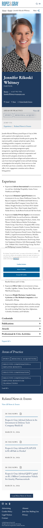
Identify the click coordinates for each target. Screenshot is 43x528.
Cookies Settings (21, 264)
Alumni (25, 508)
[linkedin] (6, 504)
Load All (4, 388)
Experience (8, 126)
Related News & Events (22, 126)
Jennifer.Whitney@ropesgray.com (14, 94)
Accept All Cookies (21, 274)
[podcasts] (9, 504)
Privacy (25, 515)
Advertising (6, 508)
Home (4, 10)
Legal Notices (7, 515)
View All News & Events (11, 404)
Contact (5, 518)
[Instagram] (3, 504)
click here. (16, 258)
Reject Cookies (21, 269)
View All (36, 110)
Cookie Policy (7, 511)
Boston (6, 92)
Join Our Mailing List (30, 511)
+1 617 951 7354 (16, 92)
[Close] (39, 251)
